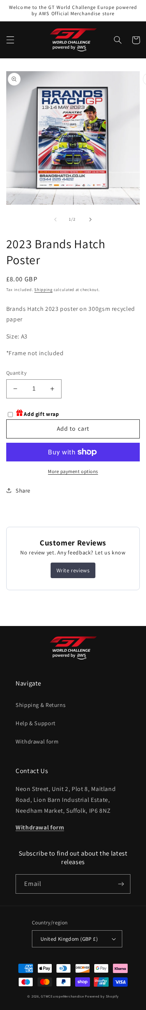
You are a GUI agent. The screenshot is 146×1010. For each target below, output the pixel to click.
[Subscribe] (121, 883)
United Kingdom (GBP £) (69, 938)
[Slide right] (90, 219)
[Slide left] (55, 219)
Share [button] (23, 490)
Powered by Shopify (101, 996)
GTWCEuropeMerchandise (62, 996)
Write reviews (73, 570)
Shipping (43, 289)
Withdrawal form (37, 741)
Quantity (16, 372)
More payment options (73, 471)
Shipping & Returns (40, 704)
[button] (10, 40)
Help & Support (36, 723)
